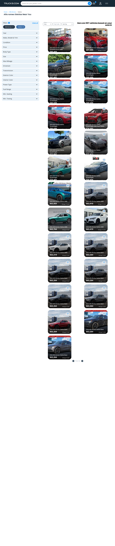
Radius (45, 22)
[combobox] (68, 24)
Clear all (35, 23)
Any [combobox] (45, 24)
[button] (9, 27)
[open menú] (106, 3)
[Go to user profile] (100, 3)
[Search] (89, 3)
